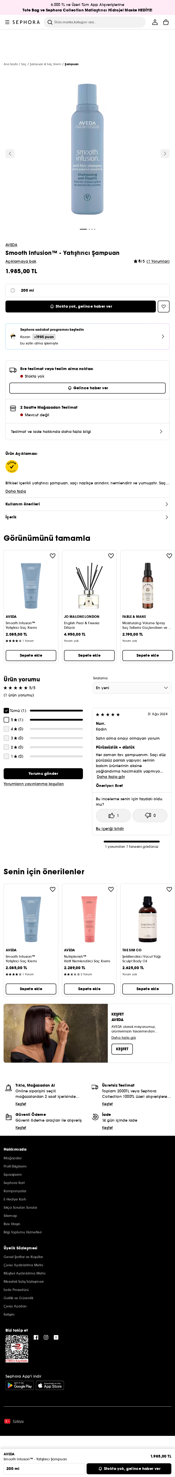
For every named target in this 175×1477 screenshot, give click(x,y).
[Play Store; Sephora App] (19, 1385)
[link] (43, 773)
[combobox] (132, 687)
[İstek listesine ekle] (52, 556)
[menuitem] (154, 22)
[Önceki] (10, 153)
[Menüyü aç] (7, 22)
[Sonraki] (165, 153)
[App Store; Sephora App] (50, 1385)
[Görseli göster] (87, 150)
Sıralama (100, 678)
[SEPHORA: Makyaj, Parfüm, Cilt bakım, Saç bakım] (26, 22)
